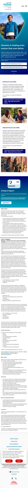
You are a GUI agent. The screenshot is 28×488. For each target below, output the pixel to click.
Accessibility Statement (14, 449)
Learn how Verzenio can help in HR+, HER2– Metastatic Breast (13, 151)
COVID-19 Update (14, 438)
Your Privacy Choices (15, 471)
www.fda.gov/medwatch (6, 354)
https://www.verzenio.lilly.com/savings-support (9, 198)
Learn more (6, 202)
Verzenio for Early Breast (13, 63)
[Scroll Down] (14, 73)
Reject (19, 461)
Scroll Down (14, 71)
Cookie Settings (14, 474)
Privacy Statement (10, 457)
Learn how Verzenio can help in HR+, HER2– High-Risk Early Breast (13, 101)
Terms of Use (14, 441)
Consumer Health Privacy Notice (14, 446)
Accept (8, 461)
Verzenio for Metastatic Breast (13, 67)
